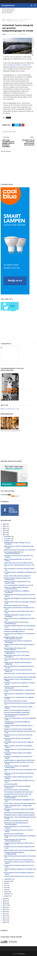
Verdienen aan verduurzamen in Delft (16, 820)
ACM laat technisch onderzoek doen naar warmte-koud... (17, 582)
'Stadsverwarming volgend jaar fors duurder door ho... (20, 869)
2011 (4, 918)
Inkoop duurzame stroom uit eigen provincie (18, 563)
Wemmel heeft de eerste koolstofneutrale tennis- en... (18, 670)
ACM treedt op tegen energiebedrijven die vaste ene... (19, 619)
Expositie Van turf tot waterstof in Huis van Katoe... (18, 735)
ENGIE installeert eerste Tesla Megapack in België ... (18, 680)
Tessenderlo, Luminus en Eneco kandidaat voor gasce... (19, 862)
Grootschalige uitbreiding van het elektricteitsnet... (15, 648)
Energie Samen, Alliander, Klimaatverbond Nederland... (17, 663)
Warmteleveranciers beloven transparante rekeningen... (18, 641)
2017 (4, 905)
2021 (4, 534)
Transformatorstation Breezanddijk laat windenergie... (17, 722)
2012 (4, 916)
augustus (7, 881)
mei (5, 887)
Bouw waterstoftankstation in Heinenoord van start (19, 608)
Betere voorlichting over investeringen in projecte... (17, 827)
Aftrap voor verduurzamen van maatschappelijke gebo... (20, 718)
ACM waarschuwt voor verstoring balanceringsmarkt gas (15, 840)
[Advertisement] (14, 328)
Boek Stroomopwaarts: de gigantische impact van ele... (19, 667)
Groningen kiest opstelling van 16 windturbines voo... (19, 634)
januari (6, 896)
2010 (4, 920)
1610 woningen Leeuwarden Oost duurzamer (18, 792)
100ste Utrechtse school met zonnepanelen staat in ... (20, 770)
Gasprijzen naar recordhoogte (13, 833)
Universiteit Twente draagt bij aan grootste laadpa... (18, 777)
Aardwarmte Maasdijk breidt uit (14, 631)
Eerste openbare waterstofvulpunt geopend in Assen (19, 873)
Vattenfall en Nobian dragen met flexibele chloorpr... (17, 753)
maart (6, 892)
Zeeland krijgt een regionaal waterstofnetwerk (19, 760)
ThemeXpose (21, 954)
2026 (4, 524)
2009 (4, 922)
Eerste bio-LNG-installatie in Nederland (16, 712)
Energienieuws (8, 5)
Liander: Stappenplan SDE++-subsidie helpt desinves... (18, 806)
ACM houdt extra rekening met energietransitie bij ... (19, 694)
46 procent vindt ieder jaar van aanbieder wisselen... (17, 739)
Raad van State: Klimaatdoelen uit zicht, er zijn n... (19, 565)
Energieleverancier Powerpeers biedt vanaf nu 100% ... (19, 843)
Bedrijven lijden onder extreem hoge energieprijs (20, 850)
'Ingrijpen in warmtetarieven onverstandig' (18, 729)
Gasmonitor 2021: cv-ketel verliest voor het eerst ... (20, 674)
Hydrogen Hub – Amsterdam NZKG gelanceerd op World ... (20, 817)
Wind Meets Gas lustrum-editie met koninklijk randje (19, 809)
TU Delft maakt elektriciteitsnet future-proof (19, 876)
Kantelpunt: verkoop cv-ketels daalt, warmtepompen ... (16, 797)
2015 (4, 909)
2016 (4, 907)
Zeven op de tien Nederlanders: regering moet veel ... (19, 690)
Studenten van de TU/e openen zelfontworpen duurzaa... (19, 773)
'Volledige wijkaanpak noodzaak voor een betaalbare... (17, 615)
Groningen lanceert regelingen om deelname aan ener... (20, 573)
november (7, 539)
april (5, 889)
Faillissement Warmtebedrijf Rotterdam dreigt (19, 813)
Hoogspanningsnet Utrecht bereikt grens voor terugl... (19, 750)
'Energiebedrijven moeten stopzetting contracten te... (16, 652)
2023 (4, 530)
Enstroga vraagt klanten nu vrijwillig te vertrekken (16, 591)
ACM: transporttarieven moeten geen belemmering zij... (16, 622)
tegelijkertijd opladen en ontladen (17, 65)
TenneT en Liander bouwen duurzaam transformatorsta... (16, 588)
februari (7, 894)
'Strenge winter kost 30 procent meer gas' (18, 794)
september (8, 879)
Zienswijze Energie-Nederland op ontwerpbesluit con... (20, 626)
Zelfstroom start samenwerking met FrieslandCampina (16, 823)
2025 (4, 526)
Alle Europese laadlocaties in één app (16, 605)
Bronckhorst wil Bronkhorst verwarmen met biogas (18, 757)
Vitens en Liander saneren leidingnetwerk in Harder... (18, 726)
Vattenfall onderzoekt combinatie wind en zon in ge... (20, 659)
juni (5, 885)
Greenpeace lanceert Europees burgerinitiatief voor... (19, 847)
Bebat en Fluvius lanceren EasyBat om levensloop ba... (20, 856)
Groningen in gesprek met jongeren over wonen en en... (19, 683)
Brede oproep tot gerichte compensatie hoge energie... (18, 547)
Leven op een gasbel (10, 784)
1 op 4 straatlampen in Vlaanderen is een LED (18, 585)
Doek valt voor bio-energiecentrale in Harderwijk (20, 677)
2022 (4, 532)
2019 (4, 901)
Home (3, 19)
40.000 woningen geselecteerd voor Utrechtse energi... (19, 763)
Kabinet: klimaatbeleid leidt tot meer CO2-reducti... (18, 560)
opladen (9, 19)
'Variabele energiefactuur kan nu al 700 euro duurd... (18, 830)
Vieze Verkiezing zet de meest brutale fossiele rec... (19, 569)
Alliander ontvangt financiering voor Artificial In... (20, 550)
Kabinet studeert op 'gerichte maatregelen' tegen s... (18, 746)
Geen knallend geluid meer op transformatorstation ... (13, 552)
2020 (4, 899)
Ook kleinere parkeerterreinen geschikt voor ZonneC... (18, 556)
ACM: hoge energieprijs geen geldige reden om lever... (19, 781)
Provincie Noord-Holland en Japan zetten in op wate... (19, 866)
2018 (4, 903)
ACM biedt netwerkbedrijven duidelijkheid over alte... (19, 800)
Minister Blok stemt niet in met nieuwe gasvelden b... (16, 656)
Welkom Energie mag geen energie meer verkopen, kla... (17, 578)
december (7, 536)
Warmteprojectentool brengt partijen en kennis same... (19, 595)
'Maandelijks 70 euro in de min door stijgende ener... (18, 742)
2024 (4, 528)
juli (5, 883)
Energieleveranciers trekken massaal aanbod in (19, 815)
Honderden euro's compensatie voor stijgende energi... (19, 698)
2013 (4, 913)
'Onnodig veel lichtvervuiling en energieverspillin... (14, 853)
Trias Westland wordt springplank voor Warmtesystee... (16, 715)
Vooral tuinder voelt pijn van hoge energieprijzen (20, 803)
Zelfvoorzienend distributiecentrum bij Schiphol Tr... (19, 703)
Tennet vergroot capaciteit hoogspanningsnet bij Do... (19, 645)
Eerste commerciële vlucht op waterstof (17, 576)
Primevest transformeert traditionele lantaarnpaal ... (16, 687)
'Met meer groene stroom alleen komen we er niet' (19, 612)
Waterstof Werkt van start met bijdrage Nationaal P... (17, 787)
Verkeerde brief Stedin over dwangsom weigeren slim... (20, 602)
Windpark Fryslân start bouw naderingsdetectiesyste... (13, 638)
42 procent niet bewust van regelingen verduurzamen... (16, 766)
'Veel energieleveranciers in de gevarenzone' (18, 859)
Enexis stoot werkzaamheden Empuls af (17, 710)
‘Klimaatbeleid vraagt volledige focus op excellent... (17, 543)
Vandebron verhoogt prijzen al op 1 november (18, 629)
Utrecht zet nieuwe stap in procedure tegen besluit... (18, 707)
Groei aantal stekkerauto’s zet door (15, 701)
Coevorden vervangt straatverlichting (16, 790)
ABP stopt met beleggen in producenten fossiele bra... (20, 599)
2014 (4, 911)
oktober (7, 541)
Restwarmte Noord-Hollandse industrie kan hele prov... (19, 732)
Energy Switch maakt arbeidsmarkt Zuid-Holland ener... (19, 836)
